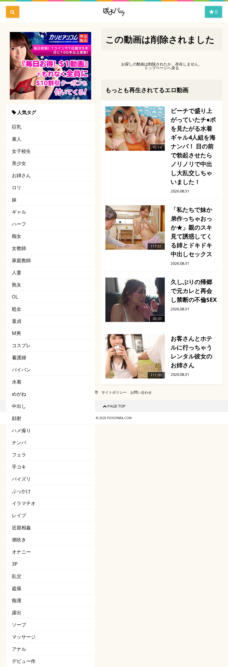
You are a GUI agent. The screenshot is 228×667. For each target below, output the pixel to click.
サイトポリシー (114, 392)
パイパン (21, 369)
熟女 (16, 284)
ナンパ (19, 442)
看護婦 (19, 357)
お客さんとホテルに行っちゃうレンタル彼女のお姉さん (191, 351)
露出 (16, 612)
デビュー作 (24, 661)
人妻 (16, 272)
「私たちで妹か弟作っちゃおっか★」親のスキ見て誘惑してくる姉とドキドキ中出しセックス (191, 232)
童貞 (16, 321)
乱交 (16, 576)
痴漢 (16, 600)
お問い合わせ (141, 392)
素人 (16, 139)
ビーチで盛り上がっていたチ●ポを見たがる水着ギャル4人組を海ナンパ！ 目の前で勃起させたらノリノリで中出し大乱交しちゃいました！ (193, 146)
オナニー (21, 552)
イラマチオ (24, 503)
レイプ (19, 515)
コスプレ (21, 345)
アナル (19, 649)
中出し (19, 406)
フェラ (19, 454)
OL (15, 297)
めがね (19, 394)
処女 (16, 309)
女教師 (19, 248)
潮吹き (19, 539)
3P (15, 564)
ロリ (16, 187)
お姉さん (21, 175)
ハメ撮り (21, 430)
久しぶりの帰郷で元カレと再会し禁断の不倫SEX (194, 291)
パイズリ (21, 479)
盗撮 (16, 588)
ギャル (19, 212)
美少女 (19, 163)
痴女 (16, 236)
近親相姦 (21, 527)
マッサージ (24, 637)
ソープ (19, 624)
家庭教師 (21, 260)
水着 (16, 382)
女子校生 (21, 151)
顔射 (16, 418)
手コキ (19, 467)
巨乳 (16, 127)
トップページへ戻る (161, 68)
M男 (16, 333)
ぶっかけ (21, 491)
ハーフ (19, 224)
